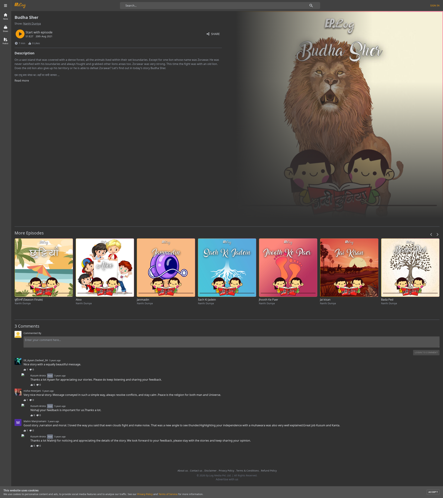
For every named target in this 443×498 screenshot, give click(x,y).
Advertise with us (227, 479)
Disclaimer (210, 470)
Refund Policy (269, 470)
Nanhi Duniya (32, 23)
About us (183, 470)
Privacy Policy (226, 470)
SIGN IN (435, 5)
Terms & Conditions (247, 470)
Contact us (196, 470)
